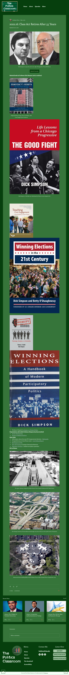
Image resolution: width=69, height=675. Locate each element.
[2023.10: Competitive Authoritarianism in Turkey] (34, 606)
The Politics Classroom (12, 657)
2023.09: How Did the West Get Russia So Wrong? (55, 615)
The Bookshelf (28, 661)
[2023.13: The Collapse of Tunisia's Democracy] (12, 606)
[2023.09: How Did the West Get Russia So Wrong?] (56, 606)
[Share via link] (16, 586)
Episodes (26, 658)
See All (64, 598)
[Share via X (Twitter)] (13, 586)
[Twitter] (40, 654)
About (26, 655)
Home (26, 652)
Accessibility (28, 664)
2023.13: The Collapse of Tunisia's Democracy (11, 615)
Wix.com (46, 673)
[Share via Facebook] (10, 586)
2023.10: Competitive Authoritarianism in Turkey (33, 615)
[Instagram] (45, 654)
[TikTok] (42, 654)
